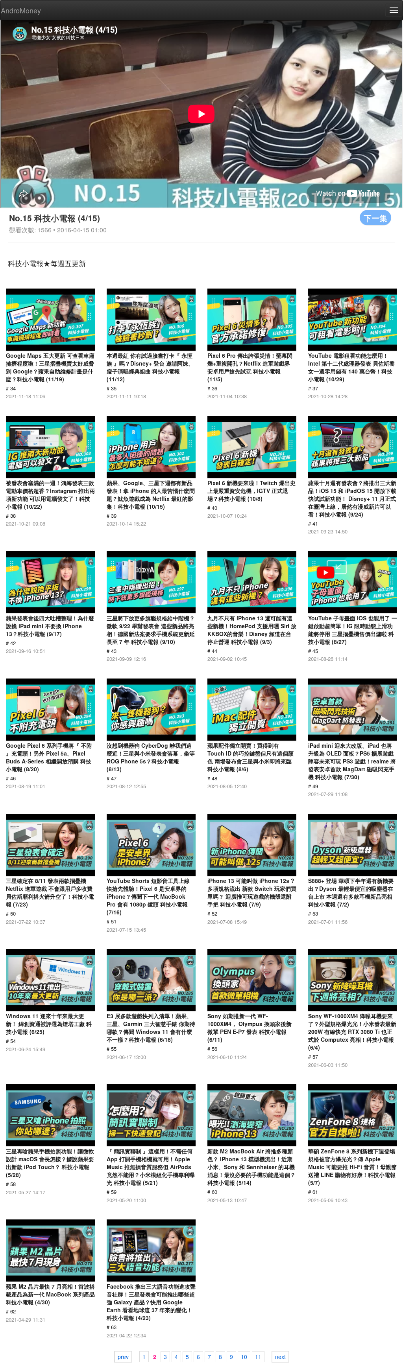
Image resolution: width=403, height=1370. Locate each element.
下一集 (375, 217)
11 (258, 1357)
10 (244, 1357)
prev (123, 1357)
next (280, 1357)
